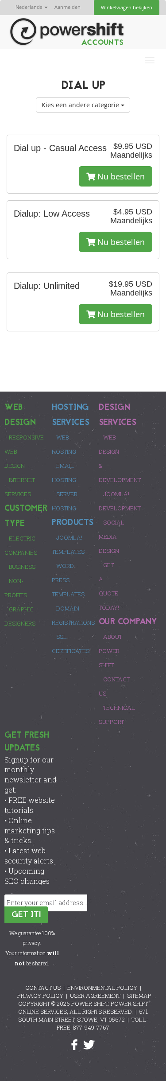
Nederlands (29, 7)
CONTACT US (43, 988)
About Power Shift (110, 651)
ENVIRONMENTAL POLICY (102, 988)
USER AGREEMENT (95, 995)
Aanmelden (67, 7)
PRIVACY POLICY (40, 995)
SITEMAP (139, 995)
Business (22, 567)
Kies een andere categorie (81, 105)
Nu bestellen (120, 176)
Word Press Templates (68, 580)
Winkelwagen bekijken (126, 7)
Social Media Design (111, 536)
